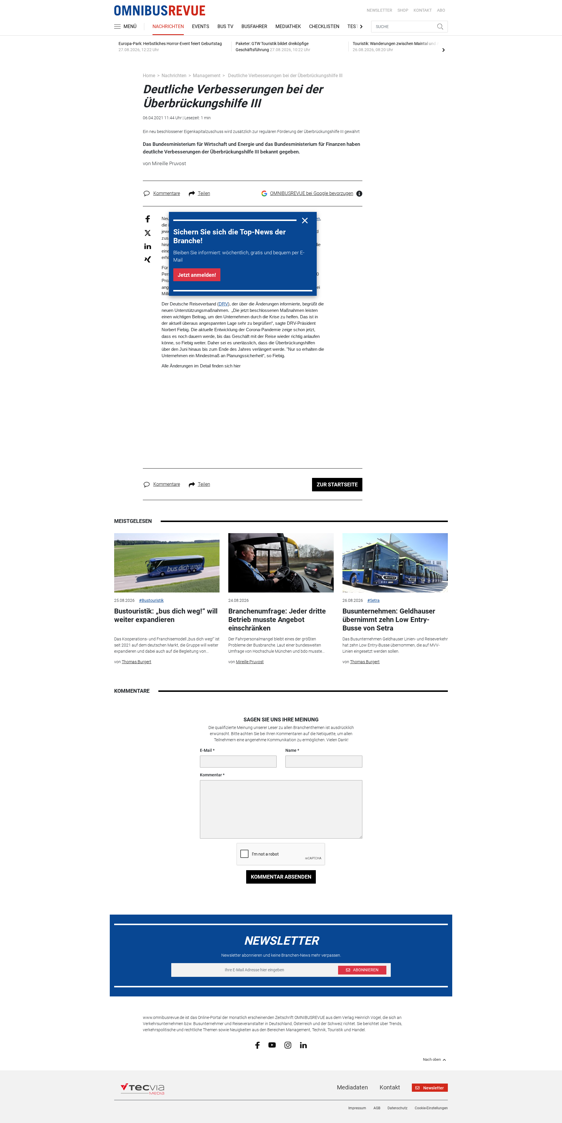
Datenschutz (397, 1108)
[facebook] (257, 1045)
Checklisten (324, 26)
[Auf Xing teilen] (147, 259)
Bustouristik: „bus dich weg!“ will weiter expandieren (165, 615)
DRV (223, 304)
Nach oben (432, 1060)
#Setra (373, 600)
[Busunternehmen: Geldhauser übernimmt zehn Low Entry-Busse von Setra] (395, 562)
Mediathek (288, 26)
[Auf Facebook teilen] (147, 219)
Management (206, 75)
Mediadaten (352, 1087)
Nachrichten (168, 26)
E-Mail (206, 750)
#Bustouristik (151, 600)
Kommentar (211, 775)
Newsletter (379, 10)
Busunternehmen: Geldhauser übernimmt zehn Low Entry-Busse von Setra (388, 619)
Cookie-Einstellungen (431, 1108)
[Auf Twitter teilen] (148, 232)
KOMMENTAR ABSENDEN (281, 877)
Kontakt (390, 1087)
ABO (441, 10)
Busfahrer (254, 26)
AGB (376, 1108)
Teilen (204, 193)
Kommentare (166, 193)
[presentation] (443, 49)
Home (149, 75)
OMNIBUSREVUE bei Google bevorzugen (311, 193)
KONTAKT (423, 10)
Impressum (357, 1108)
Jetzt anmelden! (197, 275)
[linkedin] (303, 1044)
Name (291, 750)
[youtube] (272, 1044)
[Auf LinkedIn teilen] (147, 246)
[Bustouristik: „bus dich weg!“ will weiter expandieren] (167, 562)
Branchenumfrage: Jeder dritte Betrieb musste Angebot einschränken (277, 619)
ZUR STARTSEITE (337, 484)
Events (200, 26)
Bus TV (225, 26)
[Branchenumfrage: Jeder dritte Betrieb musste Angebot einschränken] (281, 562)
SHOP (402, 10)
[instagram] (288, 1044)
